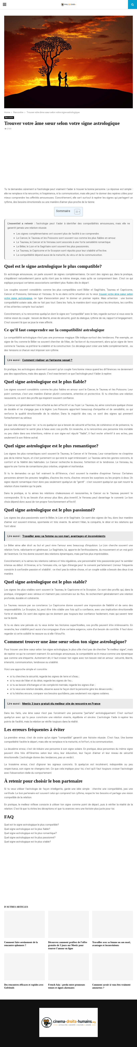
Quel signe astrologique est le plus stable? (27, 841)
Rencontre (9, 117)
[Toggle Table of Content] (75, 211)
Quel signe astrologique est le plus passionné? (29, 837)
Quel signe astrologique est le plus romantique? (30, 833)
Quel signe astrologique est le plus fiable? (27, 829)
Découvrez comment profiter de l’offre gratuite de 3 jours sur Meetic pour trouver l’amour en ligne (67, 945)
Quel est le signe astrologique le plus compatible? (31, 824)
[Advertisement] (68, 160)
